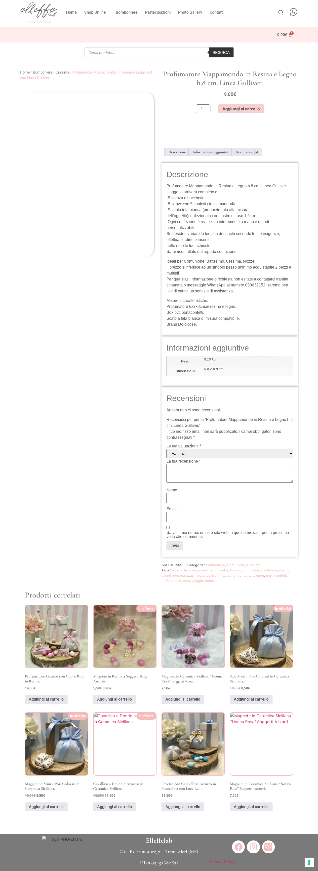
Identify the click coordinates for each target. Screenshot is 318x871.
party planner (253, 575)
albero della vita (184, 570)
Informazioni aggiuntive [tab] (211, 152)
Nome (171, 490)
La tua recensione (183, 461)
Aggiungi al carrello (241, 108)
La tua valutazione (183, 446)
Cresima (62, 72)
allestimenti (207, 570)
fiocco (200, 575)
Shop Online (95, 12)
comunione (250, 570)
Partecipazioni (158, 12)
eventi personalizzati (177, 575)
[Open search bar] (280, 12)
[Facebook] (238, 846)
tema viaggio (193, 581)
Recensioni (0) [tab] (247, 152)
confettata (269, 570)
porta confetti (276, 575)
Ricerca (221, 52)
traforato (211, 581)
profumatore (171, 581)
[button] (96, 12)
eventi (283, 570)
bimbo (235, 570)
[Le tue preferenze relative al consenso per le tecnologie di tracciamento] (309, 862)
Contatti (217, 12)
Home (71, 12)
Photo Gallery (190, 12)
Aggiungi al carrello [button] (46, 699)
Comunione (236, 565)
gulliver (212, 575)
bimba (223, 570)
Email (171, 509)
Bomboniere (127, 12)
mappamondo (230, 575)
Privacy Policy (222, 861)
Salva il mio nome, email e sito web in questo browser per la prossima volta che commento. (227, 535)
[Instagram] (253, 846)
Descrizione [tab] (177, 152)
